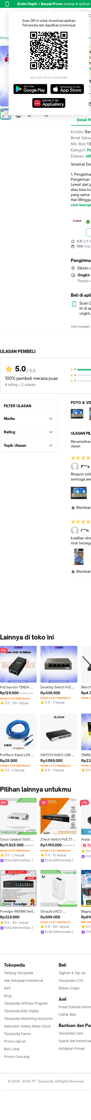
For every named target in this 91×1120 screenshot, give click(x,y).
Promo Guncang (16, 1057)
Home (4, 38)
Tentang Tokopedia (18, 973)
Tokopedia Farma (17, 1034)
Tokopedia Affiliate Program (26, 1003)
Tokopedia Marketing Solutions (28, 1019)
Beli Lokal (11, 1049)
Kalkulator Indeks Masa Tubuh (27, 1026)
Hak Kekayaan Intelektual (23, 981)
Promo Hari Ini (15, 1041)
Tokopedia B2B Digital (21, 1011)
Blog (7, 996)
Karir (7, 988)
